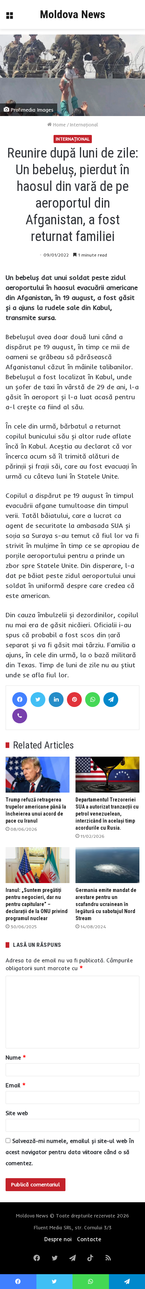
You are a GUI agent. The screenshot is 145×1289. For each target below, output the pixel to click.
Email (16, 1085)
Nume (16, 1057)
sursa (46, 317)
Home (59, 125)
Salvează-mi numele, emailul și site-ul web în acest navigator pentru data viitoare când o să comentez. (70, 1152)
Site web (17, 1113)
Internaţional (84, 125)
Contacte (89, 1239)
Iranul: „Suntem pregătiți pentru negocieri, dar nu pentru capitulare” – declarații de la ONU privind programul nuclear (37, 904)
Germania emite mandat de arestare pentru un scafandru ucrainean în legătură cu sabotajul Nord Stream (105, 904)
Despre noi (57, 1239)
